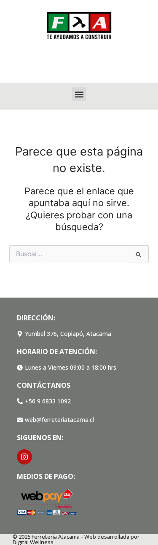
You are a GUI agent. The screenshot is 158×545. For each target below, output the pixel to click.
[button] (79, 94)
